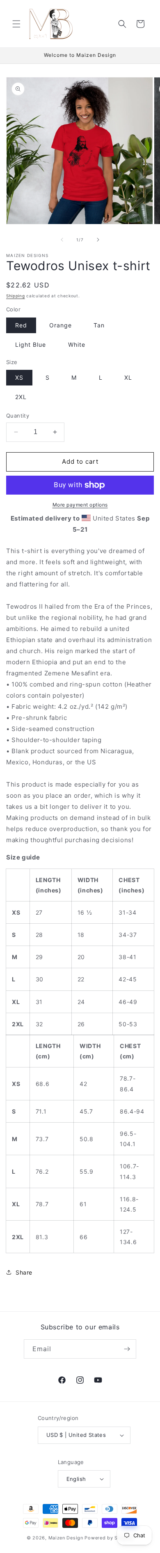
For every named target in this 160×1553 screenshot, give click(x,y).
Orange (60, 325)
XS (19, 377)
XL (128, 377)
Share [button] (24, 1272)
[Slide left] (62, 240)
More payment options (80, 505)
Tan (99, 325)
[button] (16, 24)
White (76, 344)
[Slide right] (98, 240)
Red (21, 325)
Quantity (17, 415)
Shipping (15, 295)
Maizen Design (65, 1538)
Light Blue (30, 344)
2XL (21, 396)
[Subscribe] (127, 1349)
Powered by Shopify (109, 1538)
